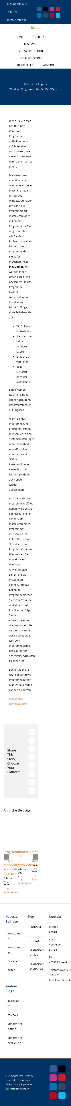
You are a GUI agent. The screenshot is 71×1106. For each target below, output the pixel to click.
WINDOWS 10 (14, 950)
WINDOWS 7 (14, 936)
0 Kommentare (11, 890)
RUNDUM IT (13, 1004)
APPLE (11, 970)
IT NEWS (13, 1015)
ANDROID (13, 961)
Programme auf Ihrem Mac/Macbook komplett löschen (14, 863)
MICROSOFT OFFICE (14, 1026)
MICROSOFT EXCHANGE (14, 1040)
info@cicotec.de (17, 20)
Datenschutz (11, 1084)
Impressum (24, 1080)
